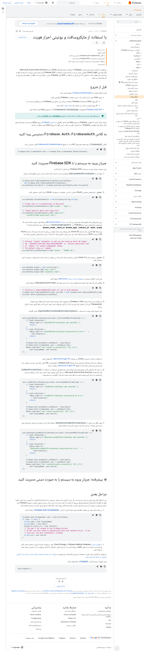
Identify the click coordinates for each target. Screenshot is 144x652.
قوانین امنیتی (95, 544)
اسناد (107, 3)
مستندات (137, 9)
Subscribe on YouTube (68, 622)
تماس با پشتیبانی (36, 611)
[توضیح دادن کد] (97, 149)
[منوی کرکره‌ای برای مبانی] (126, 14)
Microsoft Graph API (66, 365)
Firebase (104, 31)
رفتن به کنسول (19, 3)
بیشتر (97, 3)
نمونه (109, 620)
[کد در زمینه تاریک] (101, 149)
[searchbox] (128, 21)
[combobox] (68, 3)
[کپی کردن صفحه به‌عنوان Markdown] (97, 43)
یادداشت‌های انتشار (35, 622)
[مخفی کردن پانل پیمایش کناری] (117, 648)
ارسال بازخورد (22, 37)
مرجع (80, 14)
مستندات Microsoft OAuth (56, 222)
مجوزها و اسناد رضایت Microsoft (71, 279)
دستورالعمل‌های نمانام (35, 625)
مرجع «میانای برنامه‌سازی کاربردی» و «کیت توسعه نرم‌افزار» (96, 615)
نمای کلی (138, 14)
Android (83, 638)
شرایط (109, 647)
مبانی (130, 14)
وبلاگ (28, 3)
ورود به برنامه (7, 3)
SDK (94, 109)
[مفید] (20, 31)
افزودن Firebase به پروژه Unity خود (53, 116)
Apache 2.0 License (18, 591)
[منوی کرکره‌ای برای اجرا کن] (86, 14)
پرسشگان (38, 629)
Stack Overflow (35, 615)
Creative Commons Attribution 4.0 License (57, 591)
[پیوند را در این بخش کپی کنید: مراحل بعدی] (88, 494)
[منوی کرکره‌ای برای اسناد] (103, 2)
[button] (130, 35)
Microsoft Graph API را (61, 359)
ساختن (119, 3)
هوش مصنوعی (117, 14)
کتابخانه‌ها (108, 624)
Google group (36, 618)
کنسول (48, 122)
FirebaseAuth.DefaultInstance (50, 144)
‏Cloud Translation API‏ (65, 23)
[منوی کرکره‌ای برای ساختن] (114, 2)
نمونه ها (72, 14)
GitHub (108, 627)
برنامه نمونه (68, 105)
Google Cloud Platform (46, 638)
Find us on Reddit (70, 615)
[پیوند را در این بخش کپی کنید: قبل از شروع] (88, 87)
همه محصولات (29, 638)
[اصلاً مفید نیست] (16, 31)
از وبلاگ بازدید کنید (70, 611)
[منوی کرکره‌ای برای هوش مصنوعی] (110, 14)
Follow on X (72, 618)
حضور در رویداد (71, 625)
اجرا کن (91, 14)
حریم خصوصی (100, 647)
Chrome (72, 638)
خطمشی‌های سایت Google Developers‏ (82, 593)
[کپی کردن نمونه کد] (105, 149)
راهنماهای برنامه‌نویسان (104, 611)
